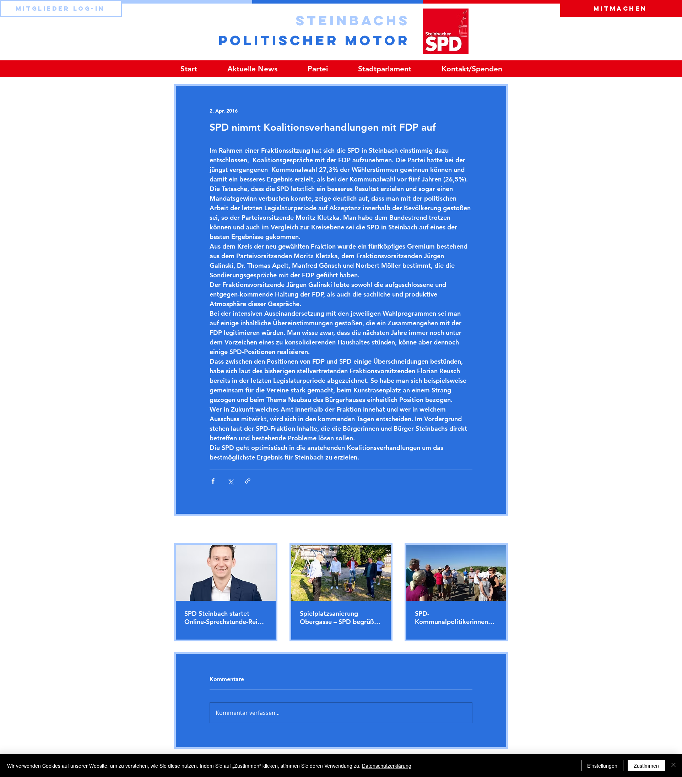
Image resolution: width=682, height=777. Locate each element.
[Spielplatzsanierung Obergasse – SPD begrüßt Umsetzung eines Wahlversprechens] (341, 573)
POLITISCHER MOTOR (314, 40)
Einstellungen (602, 765)
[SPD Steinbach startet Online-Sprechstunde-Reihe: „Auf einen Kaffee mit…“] (226, 573)
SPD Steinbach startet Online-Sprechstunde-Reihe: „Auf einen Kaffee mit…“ (225, 617)
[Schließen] (673, 765)
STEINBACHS (353, 20)
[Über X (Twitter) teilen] (230, 481)
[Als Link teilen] (247, 481)
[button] (317, 69)
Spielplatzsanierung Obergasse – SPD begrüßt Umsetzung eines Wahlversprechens (338, 617)
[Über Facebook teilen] (213, 481)
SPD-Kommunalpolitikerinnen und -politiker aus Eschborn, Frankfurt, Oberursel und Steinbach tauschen (451, 617)
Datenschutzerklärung (386, 765)
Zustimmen (646, 765)
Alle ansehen (493, 530)
